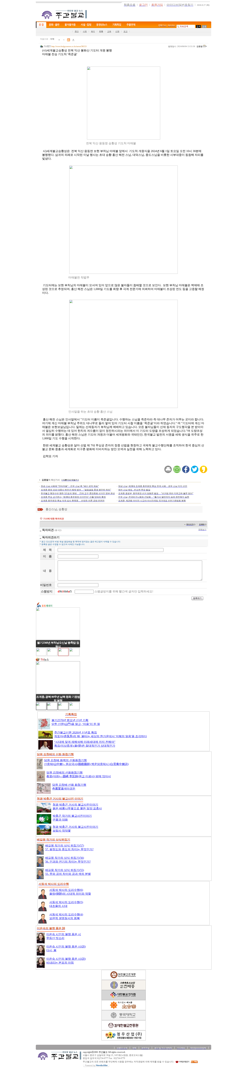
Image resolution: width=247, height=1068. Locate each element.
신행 (117, 31)
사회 (85, 31)
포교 (125, 31)
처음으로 (44, 39)
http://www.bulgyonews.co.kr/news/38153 (69, 46)
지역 (101, 31)
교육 (109, 31)
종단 (77, 31)
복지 (93, 31)
